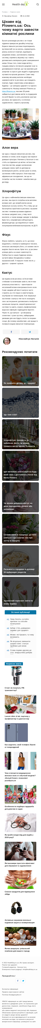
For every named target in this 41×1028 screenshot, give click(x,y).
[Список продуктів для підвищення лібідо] (20, 887)
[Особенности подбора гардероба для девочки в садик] (20, 802)
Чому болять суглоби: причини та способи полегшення (19, 621)
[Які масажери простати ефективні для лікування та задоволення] (20, 859)
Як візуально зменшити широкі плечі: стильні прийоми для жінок (20, 643)
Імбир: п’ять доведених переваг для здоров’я (20, 629)
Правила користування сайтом (13, 992)
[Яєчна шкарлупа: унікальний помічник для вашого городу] (20, 944)
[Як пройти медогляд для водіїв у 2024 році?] (20, 831)
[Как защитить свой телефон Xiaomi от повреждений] (16, 740)
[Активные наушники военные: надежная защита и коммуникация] (16, 916)
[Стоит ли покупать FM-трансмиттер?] (16, 684)
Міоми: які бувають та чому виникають (22, 636)
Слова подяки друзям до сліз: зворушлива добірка (21, 651)
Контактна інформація (10, 989)
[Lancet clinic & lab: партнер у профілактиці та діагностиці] (20, 712)
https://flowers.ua (8, 91)
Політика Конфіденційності (11, 995)
